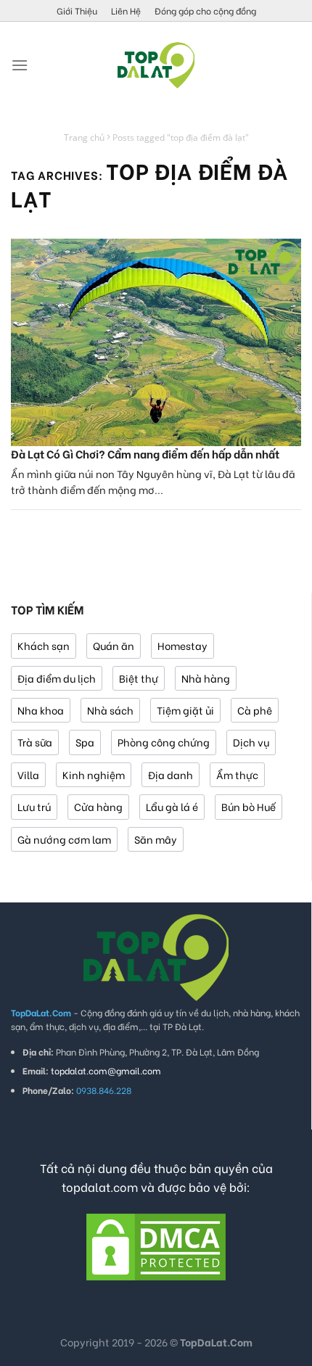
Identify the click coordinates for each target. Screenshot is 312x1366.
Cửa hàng (98, 806)
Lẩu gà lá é (172, 806)
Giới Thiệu (77, 10)
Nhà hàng (205, 678)
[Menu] (19, 65)
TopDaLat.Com (216, 1341)
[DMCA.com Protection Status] (156, 1245)
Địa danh (170, 774)
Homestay (182, 645)
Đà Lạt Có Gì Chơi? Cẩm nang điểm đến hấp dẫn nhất (145, 453)
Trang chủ (84, 137)
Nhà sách (110, 709)
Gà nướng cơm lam (64, 839)
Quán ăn (113, 645)
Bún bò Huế (248, 806)
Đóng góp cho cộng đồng (205, 10)
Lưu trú (34, 806)
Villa (28, 774)
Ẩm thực (237, 774)
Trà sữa (34, 741)
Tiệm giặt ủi (185, 709)
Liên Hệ (126, 10)
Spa (84, 741)
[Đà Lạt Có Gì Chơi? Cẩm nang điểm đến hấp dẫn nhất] (156, 342)
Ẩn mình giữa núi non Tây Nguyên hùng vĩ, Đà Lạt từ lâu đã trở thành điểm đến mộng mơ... (153, 481)
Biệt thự (138, 678)
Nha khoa (40, 709)
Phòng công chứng (164, 741)
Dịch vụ (251, 741)
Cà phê (254, 709)
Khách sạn (43, 645)
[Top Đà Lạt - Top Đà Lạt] (156, 65)
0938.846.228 (103, 1090)
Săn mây (155, 839)
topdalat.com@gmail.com (106, 1070)
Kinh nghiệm (93, 774)
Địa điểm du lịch (56, 678)
